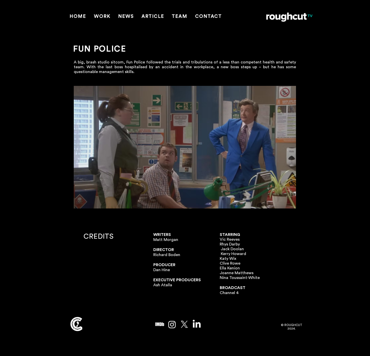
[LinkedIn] (197, 324)
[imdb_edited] (160, 324)
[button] (102, 16)
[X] (184, 324)
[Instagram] (172, 324)
